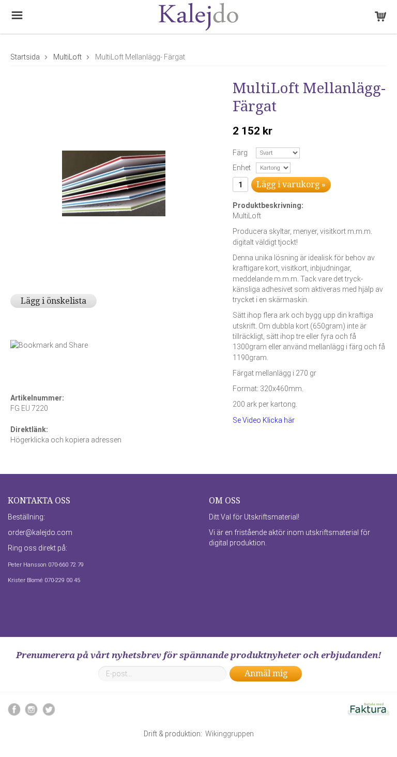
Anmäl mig (266, 673)
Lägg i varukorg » (291, 184)
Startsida (25, 57)
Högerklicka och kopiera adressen (65, 440)
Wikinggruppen (229, 734)
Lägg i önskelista (53, 301)
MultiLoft (67, 57)
